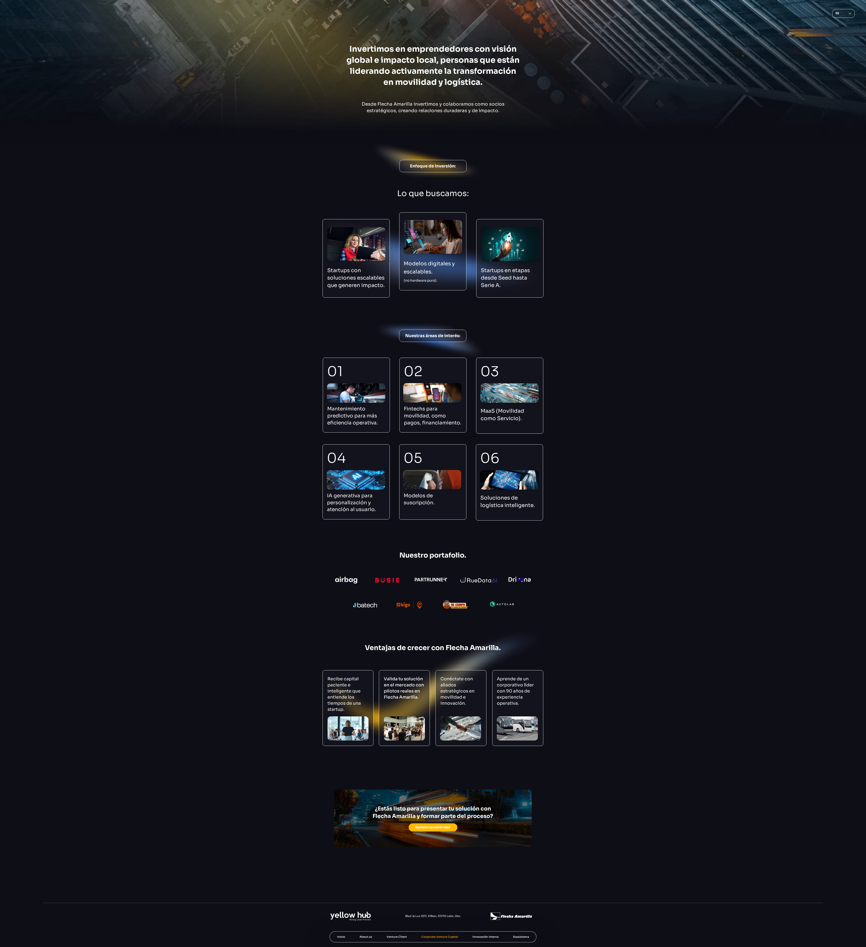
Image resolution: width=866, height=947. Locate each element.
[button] (396, 937)
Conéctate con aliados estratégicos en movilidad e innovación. (457, 691)
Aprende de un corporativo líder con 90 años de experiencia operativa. (515, 691)
